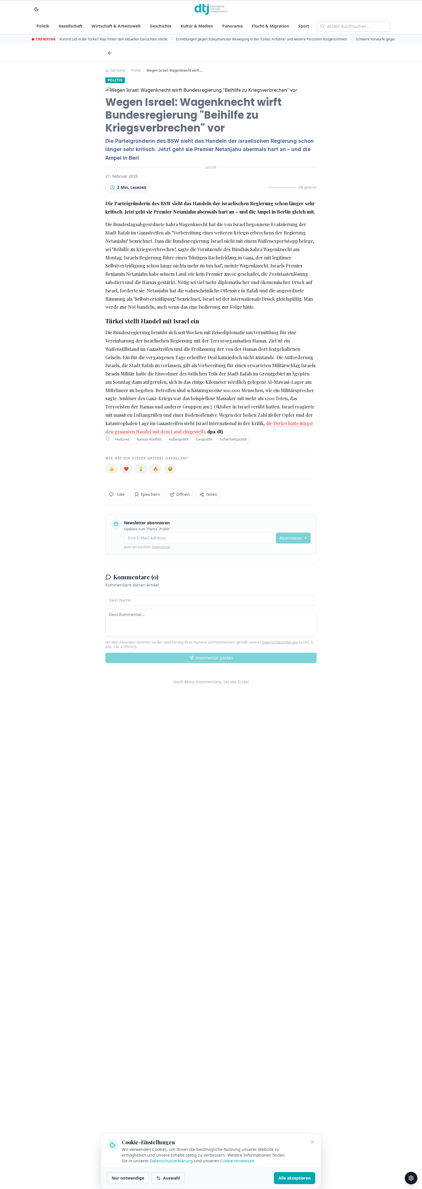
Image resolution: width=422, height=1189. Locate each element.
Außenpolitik (179, 439)
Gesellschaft (70, 26)
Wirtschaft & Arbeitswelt (116, 26)
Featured (122, 439)
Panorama (232, 26)
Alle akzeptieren (294, 1178)
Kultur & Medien (197, 26)
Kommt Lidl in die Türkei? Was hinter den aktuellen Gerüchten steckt (113, 39)
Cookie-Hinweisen (237, 1160)
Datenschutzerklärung (280, 642)
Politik (42, 26)
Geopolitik (204, 439)
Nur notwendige (128, 1178)
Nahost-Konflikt (149, 439)
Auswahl (171, 1178)
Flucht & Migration (270, 26)
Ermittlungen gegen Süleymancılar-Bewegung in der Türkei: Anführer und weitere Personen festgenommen (261, 39)
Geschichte (160, 26)
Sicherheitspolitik (233, 439)
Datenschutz (161, 547)
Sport (303, 26)
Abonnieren (290, 538)
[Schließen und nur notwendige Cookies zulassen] (312, 1142)
